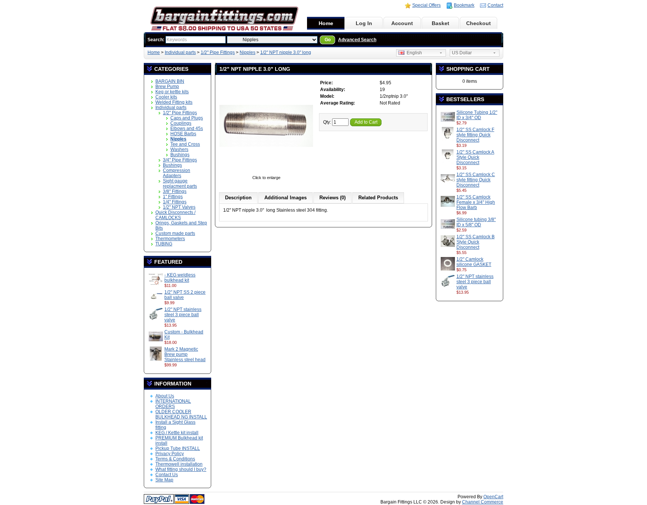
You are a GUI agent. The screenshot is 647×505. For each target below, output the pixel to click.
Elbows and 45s (186, 128)
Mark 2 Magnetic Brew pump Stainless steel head (185, 354)
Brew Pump (167, 86)
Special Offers (426, 5)
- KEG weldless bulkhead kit (179, 277)
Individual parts (180, 52)
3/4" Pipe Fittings (180, 160)
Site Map (164, 480)
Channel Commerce (482, 502)
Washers (179, 149)
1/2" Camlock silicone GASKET (473, 262)
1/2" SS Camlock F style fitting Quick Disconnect (475, 135)
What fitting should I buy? (180, 469)
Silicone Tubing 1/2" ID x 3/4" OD (476, 115)
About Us (164, 396)
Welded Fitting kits (173, 102)
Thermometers (170, 238)
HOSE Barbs (183, 133)
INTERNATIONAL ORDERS (173, 404)
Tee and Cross (185, 144)
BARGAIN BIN (169, 81)
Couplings (180, 123)
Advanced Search (357, 39)
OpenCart (493, 496)
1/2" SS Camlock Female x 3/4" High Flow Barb (475, 202)
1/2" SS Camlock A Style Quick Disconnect (475, 157)
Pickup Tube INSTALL (177, 448)
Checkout (478, 23)
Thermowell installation (179, 464)
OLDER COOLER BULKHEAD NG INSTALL (181, 414)
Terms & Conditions (175, 459)
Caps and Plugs (186, 118)
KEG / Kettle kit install (176, 432)
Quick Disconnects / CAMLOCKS (175, 215)
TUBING (163, 244)
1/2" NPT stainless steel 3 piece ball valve (182, 315)
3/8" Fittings (174, 191)
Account (402, 23)
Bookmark (464, 5)
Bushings (179, 154)
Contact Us (166, 474)
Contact (495, 5)
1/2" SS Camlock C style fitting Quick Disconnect (475, 180)
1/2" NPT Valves (179, 207)
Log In (364, 23)
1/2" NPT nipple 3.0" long (285, 52)
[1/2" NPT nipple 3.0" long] (266, 172)
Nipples (247, 52)
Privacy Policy (169, 453)
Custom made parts (175, 233)
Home (326, 23)
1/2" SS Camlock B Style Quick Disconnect (475, 242)
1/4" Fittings (174, 202)
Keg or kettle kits (172, 91)
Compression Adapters (176, 173)
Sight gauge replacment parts (180, 183)
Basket (440, 23)
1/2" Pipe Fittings (218, 52)
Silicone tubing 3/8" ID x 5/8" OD (476, 222)
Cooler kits (166, 97)
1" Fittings (173, 196)
